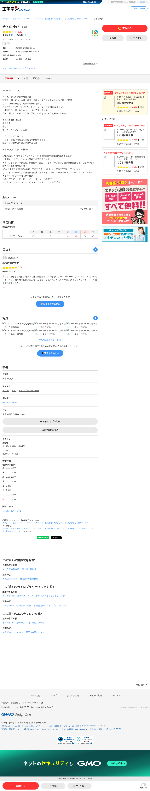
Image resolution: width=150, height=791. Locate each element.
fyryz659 (13, 258)
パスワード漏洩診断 (54, 726)
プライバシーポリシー (31, 703)
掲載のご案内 (96, 695)
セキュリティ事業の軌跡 (113, 729)
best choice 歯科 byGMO (41, 707)
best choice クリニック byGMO (13, 707)
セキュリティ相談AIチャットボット (93, 726)
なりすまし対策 (97, 729)
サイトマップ (118, 695)
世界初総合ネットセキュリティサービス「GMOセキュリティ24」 (23, 726)
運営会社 (14, 703)
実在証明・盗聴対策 (8, 729)
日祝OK (6, 44)
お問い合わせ (73, 695)
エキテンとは (34, 695)
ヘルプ (54, 695)
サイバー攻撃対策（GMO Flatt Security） (75, 729)
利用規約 (4, 703)
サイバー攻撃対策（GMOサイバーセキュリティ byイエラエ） (38, 729)
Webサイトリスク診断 (71, 726)
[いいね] (3, 288)
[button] (144, 786)
